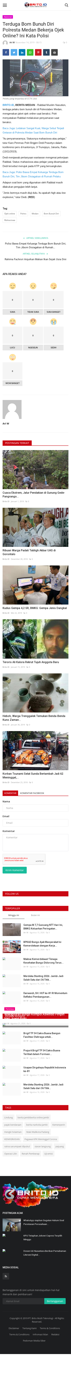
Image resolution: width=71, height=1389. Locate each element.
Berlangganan (55, 1301)
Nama (6, 801)
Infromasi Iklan (40, 1334)
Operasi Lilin (10, 1153)
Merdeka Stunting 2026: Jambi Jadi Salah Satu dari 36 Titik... (43, 978)
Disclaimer (14, 1328)
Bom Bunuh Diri (51, 213)
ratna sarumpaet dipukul (17, 1146)
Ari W (12, 42)
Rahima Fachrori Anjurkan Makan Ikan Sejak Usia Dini (35, 259)
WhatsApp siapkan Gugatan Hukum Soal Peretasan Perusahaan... (43, 1222)
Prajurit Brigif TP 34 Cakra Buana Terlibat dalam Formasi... (41, 1052)
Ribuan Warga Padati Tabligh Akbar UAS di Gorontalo (29, 552)
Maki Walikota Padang (37, 1131)
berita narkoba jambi (37, 1124)
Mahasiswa (9, 220)
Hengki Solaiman (13, 1131)
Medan (35, 213)
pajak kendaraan (12, 1124)
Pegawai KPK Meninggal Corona (40, 1139)
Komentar (10, 793)
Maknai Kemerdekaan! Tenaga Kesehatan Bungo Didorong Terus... (43, 961)
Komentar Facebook (32, 793)
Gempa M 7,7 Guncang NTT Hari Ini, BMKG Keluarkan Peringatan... (43, 927)
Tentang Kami (29, 1328)
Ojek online (9, 213)
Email (6, 816)
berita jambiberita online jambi (33, 1117)
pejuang (59, 1146)
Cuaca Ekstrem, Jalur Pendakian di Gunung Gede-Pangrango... (34, 494)
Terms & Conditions (50, 1328)
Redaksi (55, 1334)
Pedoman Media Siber (34, 1340)
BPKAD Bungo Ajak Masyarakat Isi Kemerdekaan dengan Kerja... (42, 944)
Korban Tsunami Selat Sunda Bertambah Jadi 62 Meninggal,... (33, 775)
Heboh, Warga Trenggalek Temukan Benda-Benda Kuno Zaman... (34, 717)
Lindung (8, 1117)
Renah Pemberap (30, 1153)
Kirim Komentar (15, 870)
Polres (23, 213)
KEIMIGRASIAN (12, 1139)
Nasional (8, 16)
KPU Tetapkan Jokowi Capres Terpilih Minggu (42, 1237)
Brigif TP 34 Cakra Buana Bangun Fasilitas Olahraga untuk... (41, 1035)
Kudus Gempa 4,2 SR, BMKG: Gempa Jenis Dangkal (35, 608)
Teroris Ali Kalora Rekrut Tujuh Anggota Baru (31, 662)
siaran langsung (43, 1146)
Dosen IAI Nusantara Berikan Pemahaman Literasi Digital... (44, 1253)
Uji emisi (48, 1153)
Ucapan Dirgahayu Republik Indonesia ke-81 (44, 1069)
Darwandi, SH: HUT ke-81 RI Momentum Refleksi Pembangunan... (45, 995)
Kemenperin (58, 1124)
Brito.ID (6, 501)
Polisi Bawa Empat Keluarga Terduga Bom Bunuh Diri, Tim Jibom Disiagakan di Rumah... (35, 245)
